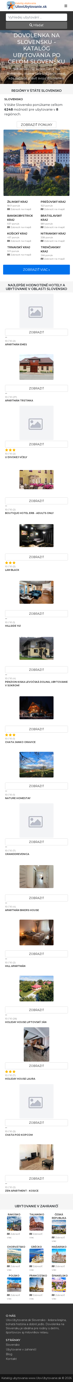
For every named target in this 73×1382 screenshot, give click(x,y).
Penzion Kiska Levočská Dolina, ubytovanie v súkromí (36, 683)
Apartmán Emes (16, 344)
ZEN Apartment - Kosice (22, 1190)
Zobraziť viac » (36, 270)
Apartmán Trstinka (19, 400)
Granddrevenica (17, 854)
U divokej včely (16, 457)
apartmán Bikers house (22, 910)
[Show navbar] (65, 6)
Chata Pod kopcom (19, 1134)
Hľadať (38, 25)
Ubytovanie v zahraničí (21, 1349)
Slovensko (13, 99)
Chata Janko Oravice (20, 742)
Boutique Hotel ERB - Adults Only (29, 513)
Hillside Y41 (13, 625)
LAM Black (12, 569)
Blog (9, 1354)
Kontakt (11, 1359)
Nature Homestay (18, 798)
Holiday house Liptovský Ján (26, 1022)
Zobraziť (36, 332)
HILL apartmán (15, 966)
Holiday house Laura (20, 1078)
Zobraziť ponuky (36, 125)
